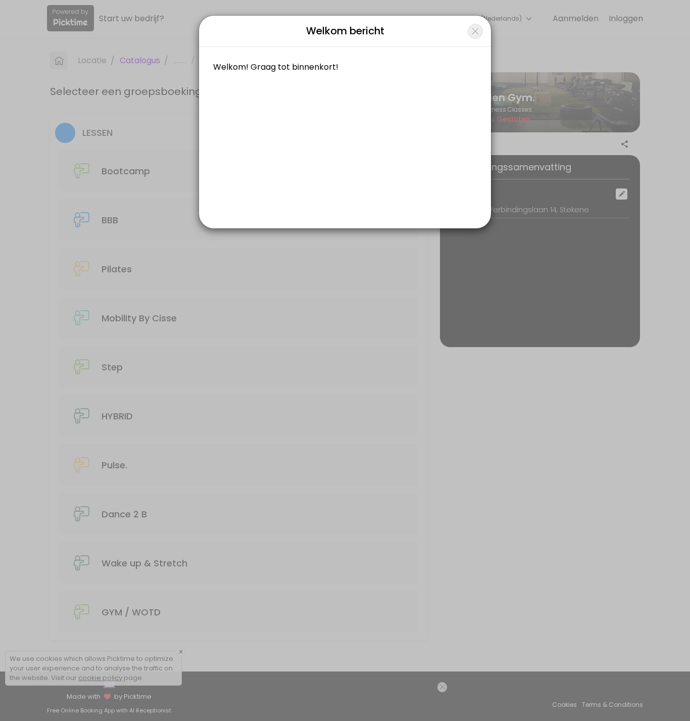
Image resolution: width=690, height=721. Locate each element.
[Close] (475, 31)
